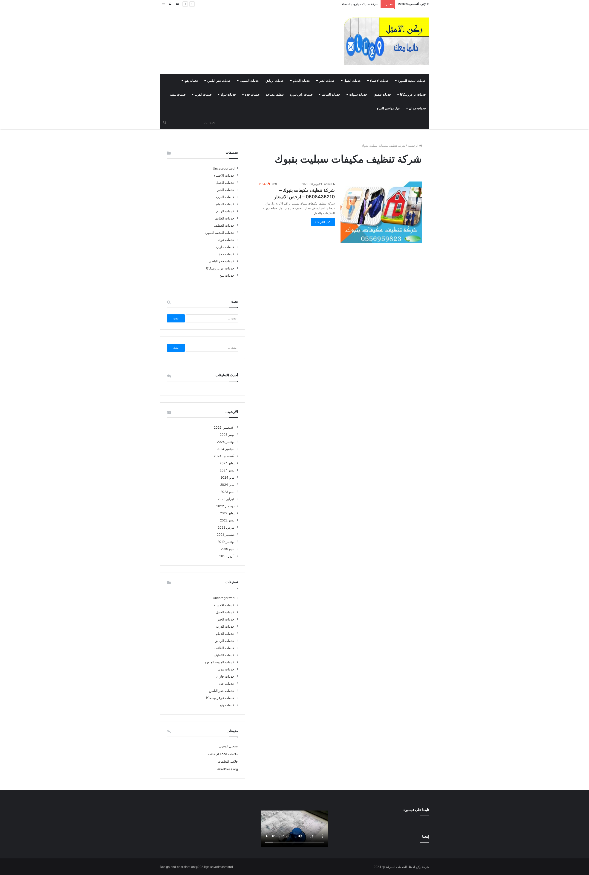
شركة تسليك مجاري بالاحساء (360, 4)
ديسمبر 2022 (225, 506)
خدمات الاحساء (379, 80)
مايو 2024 (227, 477)
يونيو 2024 (227, 470)
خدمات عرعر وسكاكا (413, 94)
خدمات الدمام (301, 80)
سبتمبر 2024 (225, 449)
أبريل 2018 (226, 556)
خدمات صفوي (382, 94)
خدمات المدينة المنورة (412, 80)
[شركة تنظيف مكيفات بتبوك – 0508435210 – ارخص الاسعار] (381, 212)
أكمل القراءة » (323, 222)
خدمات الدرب (203, 94)
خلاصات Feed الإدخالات (223, 754)
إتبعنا (425, 836)
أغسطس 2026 (224, 427)
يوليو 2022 (227, 513)
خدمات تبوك (228, 94)
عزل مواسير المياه (388, 108)
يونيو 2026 (227, 434)
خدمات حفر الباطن (219, 80)
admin (328, 184)
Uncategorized (223, 168)
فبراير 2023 (226, 499)
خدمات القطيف (249, 80)
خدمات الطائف (331, 94)
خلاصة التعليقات (228, 761)
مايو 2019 (227, 549)
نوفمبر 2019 (225, 542)
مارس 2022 (226, 527)
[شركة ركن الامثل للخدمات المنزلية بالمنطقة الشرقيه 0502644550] (386, 41)
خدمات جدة (252, 94)
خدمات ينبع (191, 80)
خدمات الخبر (327, 80)
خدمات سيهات (358, 94)
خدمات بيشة (178, 94)
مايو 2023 (227, 492)
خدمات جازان (417, 108)
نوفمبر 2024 (225, 442)
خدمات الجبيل (352, 80)
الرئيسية (413, 145)
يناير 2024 (227, 484)
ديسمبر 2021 (225, 534)
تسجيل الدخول (228, 746)
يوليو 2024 (227, 463)
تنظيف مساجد (275, 94)
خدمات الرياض (275, 80)
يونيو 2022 (227, 520)
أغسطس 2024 (224, 456)
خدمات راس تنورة (301, 94)
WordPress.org (227, 769)
